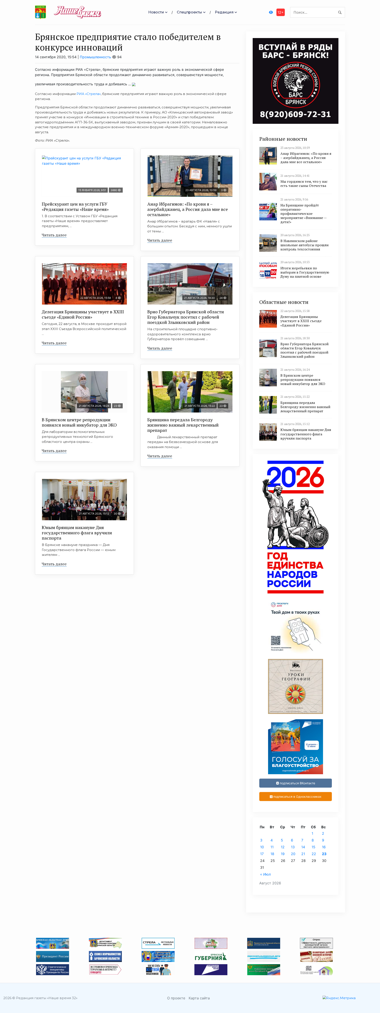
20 (293, 854)
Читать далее (54, 234)
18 (272, 854)
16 (324, 847)
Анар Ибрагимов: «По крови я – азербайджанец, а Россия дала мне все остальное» (187, 209)
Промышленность (95, 57)
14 (303, 847)
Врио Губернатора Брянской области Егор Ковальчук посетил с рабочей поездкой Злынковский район (185, 317)
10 (262, 847)
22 (314, 854)
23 (324, 854)
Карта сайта (199, 998)
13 (293, 847)
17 (262, 854)
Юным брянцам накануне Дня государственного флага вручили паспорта (77, 532)
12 (283, 847)
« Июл (265, 874)
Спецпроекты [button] (189, 12)
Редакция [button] (224, 12)
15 (313, 847)
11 (272, 847)
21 (303, 854)
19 (283, 854)
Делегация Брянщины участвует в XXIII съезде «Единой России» (83, 314)
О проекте (176, 998)
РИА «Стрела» (89, 94)
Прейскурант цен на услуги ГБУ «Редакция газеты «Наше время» (75, 206)
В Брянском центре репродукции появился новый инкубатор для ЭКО (79, 422)
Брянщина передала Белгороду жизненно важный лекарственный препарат (183, 425)
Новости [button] (156, 12)
